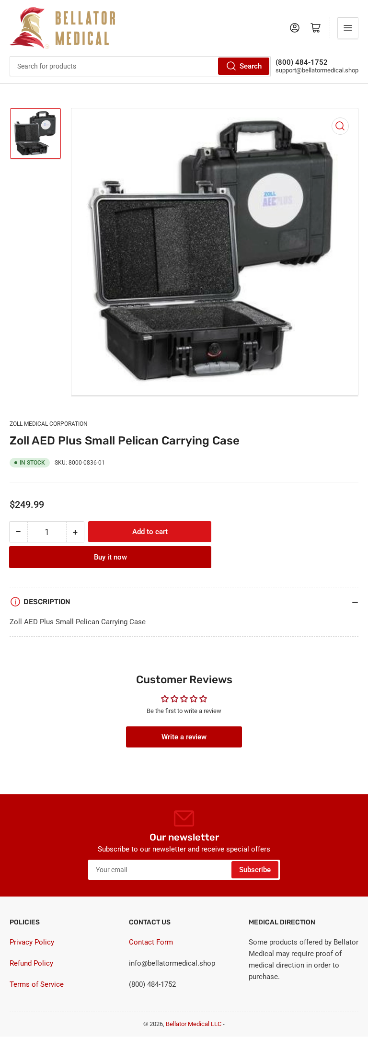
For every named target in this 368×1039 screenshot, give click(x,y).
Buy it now (110, 557)
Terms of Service (37, 984)
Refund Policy (31, 963)
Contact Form (151, 942)
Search (251, 66)
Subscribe (255, 869)
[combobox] (140, 66)
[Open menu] (347, 27)
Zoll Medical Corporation (49, 423)
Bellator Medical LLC (193, 1023)
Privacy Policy (32, 942)
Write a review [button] (184, 737)
